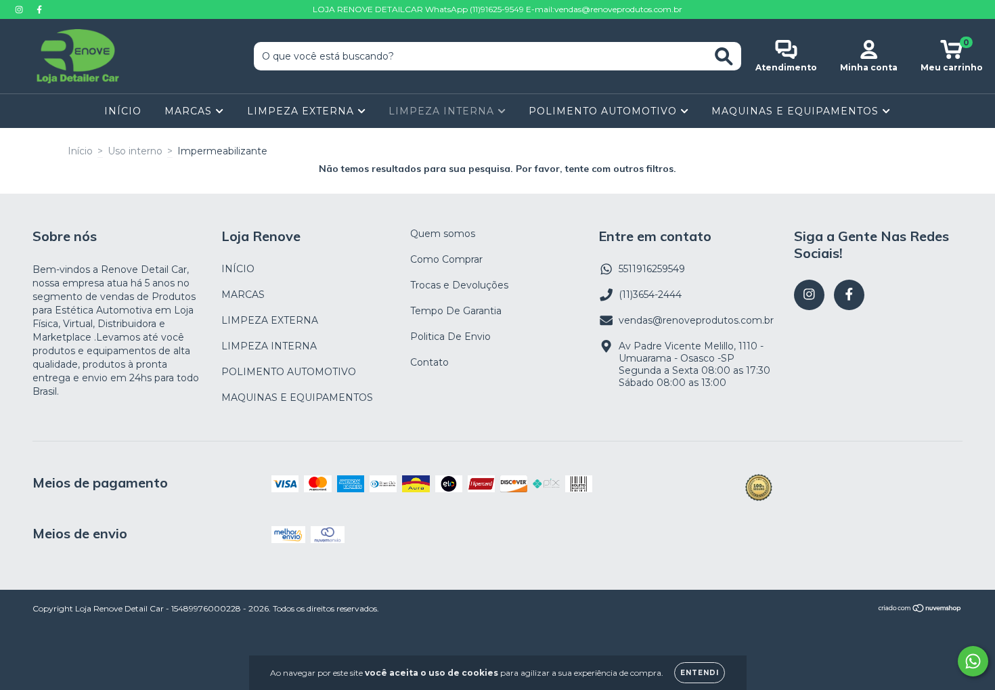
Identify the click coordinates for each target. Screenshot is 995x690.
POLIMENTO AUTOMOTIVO (604, 111)
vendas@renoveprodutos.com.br (696, 320)
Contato (429, 362)
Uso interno (135, 151)
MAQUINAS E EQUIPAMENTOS (796, 111)
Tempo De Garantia (456, 311)
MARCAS (189, 111)
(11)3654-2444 (650, 294)
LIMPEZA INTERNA (443, 111)
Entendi (699, 672)
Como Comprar (446, 259)
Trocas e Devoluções (459, 285)
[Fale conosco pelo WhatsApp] (973, 661)
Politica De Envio (450, 336)
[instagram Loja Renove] (20, 9)
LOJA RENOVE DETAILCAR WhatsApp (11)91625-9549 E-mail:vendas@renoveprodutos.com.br (497, 9)
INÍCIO (122, 111)
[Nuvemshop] (920, 610)
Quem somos (442, 234)
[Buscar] (724, 56)
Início (80, 151)
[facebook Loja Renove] (39, 9)
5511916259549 (652, 269)
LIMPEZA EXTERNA (302, 111)
